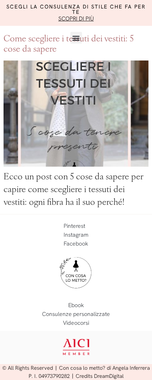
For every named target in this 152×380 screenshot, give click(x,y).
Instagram (76, 234)
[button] (76, 38)
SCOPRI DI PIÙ (76, 18)
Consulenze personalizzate (76, 314)
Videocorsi (76, 323)
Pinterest (74, 226)
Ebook (76, 305)
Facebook (76, 243)
